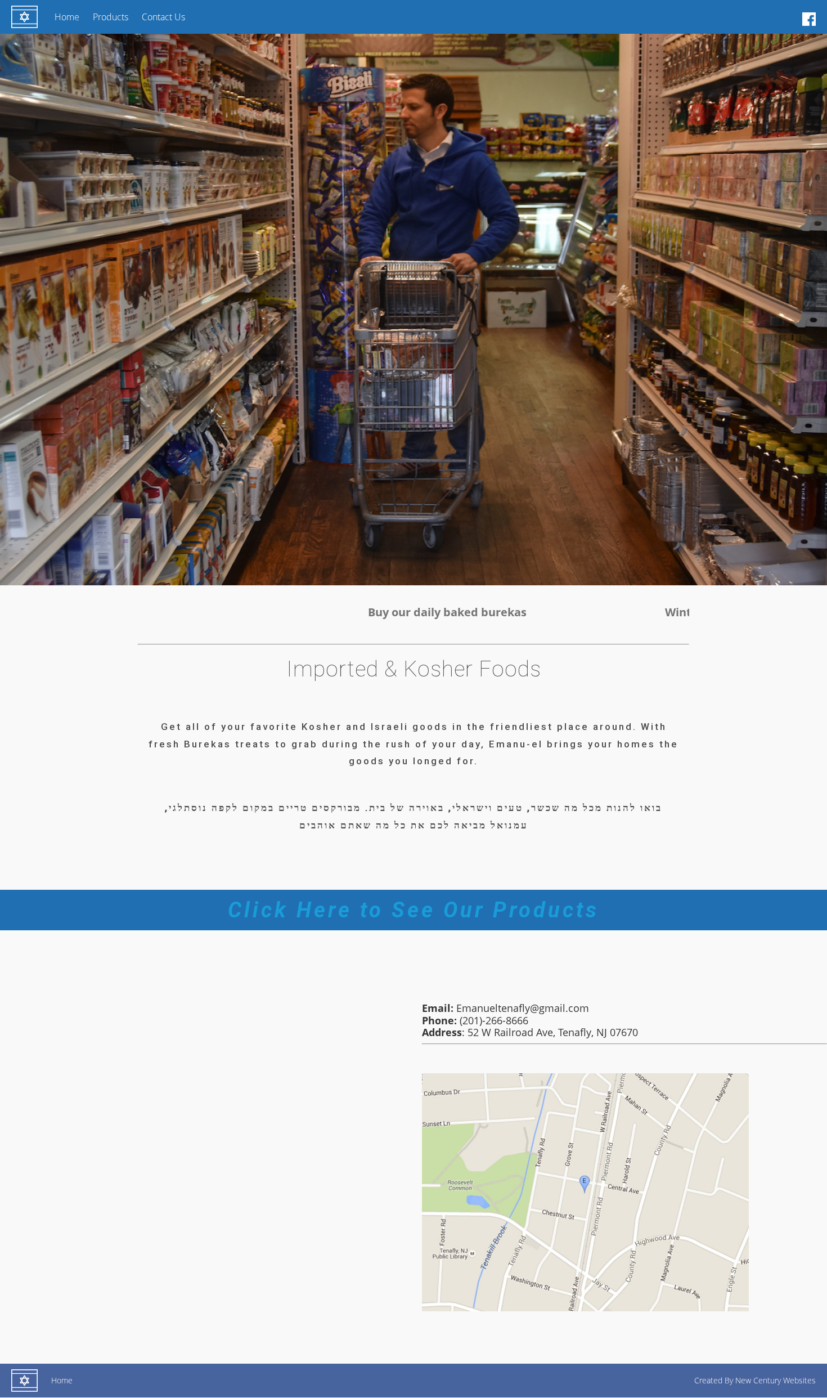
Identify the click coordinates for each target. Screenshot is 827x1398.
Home (67, 17)
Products (110, 17)
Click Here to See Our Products (413, 910)
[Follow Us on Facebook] (809, 18)
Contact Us (163, 17)
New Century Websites (775, 1380)
